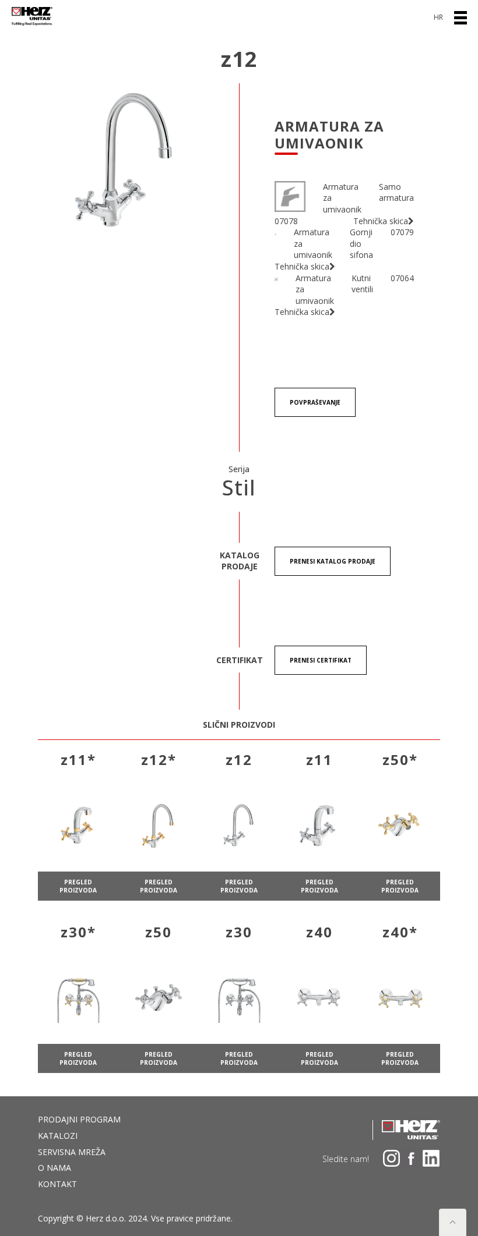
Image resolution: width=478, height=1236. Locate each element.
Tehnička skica (380, 220)
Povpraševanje (315, 402)
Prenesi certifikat (321, 660)
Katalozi (58, 1135)
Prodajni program (79, 1119)
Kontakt (57, 1183)
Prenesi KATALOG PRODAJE (332, 561)
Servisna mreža (72, 1151)
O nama (54, 1167)
